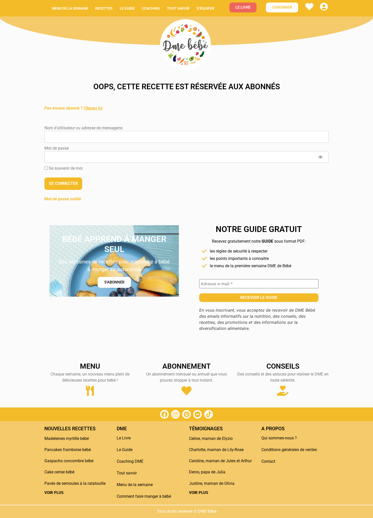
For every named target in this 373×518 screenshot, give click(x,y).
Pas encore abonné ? (73, 108)
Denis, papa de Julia (207, 472)
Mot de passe (56, 148)
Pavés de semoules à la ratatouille (75, 483)
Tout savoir (178, 8)
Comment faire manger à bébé (144, 496)
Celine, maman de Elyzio (211, 438)
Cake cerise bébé (59, 472)
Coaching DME (130, 461)
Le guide (127, 8)
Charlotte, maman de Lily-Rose (216, 449)
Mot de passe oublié (62, 199)
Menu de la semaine (70, 8)
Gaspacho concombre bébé (68, 460)
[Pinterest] (186, 414)
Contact (268, 461)
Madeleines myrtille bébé (66, 438)
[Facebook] (164, 414)
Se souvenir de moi (65, 168)
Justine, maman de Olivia (211, 483)
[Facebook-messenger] (197, 414)
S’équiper (205, 8)
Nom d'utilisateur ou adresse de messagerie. (83, 127)
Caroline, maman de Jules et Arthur (220, 460)
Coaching (151, 8)
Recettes (104, 8)
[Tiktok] (208, 414)
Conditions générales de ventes (289, 449)
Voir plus (53, 492)
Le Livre (124, 438)
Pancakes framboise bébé (67, 449)
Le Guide (124, 449)
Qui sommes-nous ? (279, 438)
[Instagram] (175, 414)
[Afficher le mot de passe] (320, 157)
